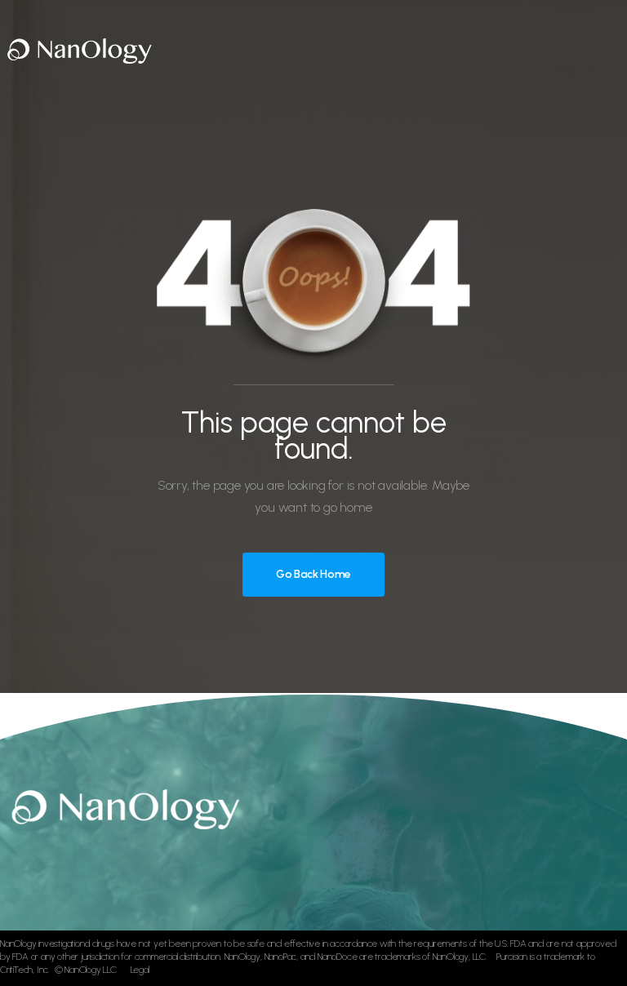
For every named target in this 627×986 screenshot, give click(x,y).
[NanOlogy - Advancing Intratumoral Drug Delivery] (77, 49)
